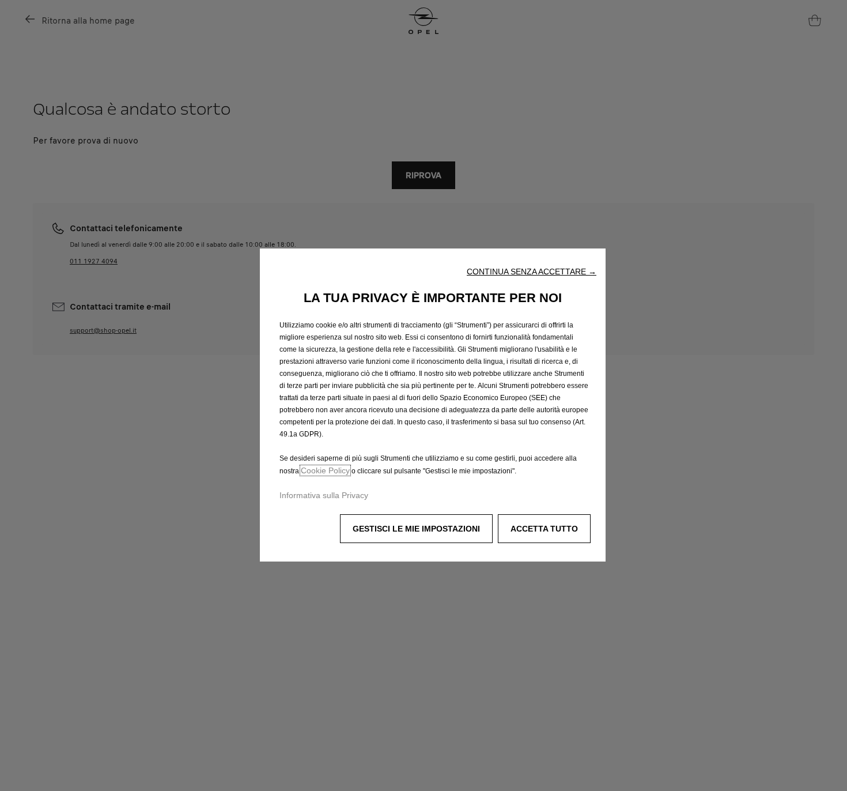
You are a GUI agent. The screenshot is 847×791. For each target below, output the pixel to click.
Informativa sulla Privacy (323, 495)
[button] (531, 271)
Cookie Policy (325, 470)
